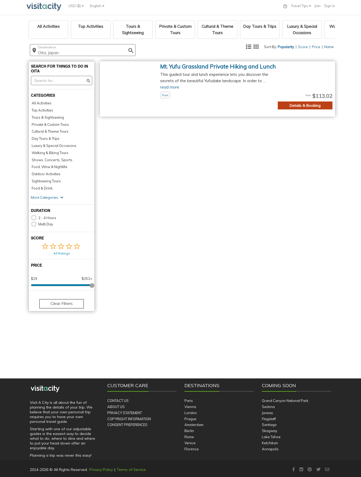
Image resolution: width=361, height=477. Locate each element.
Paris (188, 401)
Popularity (286, 47)
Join (317, 6)
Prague (190, 419)
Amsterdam (193, 425)
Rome (189, 437)
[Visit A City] (45, 389)
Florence (191, 449)
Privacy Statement (124, 413)
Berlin (189, 431)
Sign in (329, 6)
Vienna (190, 407)
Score (303, 47)
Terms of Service (131, 469)
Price (316, 47)
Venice (190, 443)
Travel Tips (300, 6)
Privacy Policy (101, 469)
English (96, 6)
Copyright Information (129, 419)
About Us (116, 407)
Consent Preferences (127, 425)
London (190, 413)
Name (329, 47)
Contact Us (118, 401)
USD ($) (75, 6)
